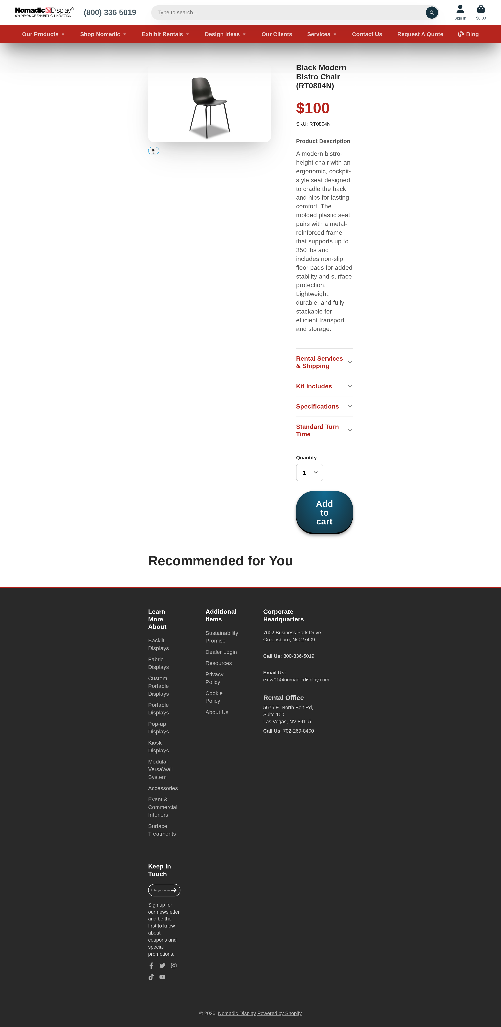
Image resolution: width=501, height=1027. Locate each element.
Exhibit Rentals (162, 34)
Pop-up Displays (158, 728)
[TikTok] (151, 977)
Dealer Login (221, 652)
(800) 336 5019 (110, 12)
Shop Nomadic (100, 34)
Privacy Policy (214, 678)
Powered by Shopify (279, 1013)
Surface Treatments (162, 830)
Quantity (306, 457)
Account (460, 12)
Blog (472, 34)
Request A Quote (420, 34)
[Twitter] (162, 965)
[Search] (432, 12)
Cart (481, 12)
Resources (218, 663)
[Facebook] (151, 965)
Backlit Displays (158, 644)
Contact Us (367, 34)
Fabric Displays (158, 663)
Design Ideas (222, 34)
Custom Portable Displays (158, 686)
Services (318, 34)
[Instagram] (174, 965)
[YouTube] (162, 977)
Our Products (40, 34)
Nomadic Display (237, 1013)
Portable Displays (158, 709)
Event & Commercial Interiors (162, 807)
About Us (216, 712)
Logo (44, 12)
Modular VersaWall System (160, 769)
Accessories (163, 788)
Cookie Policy (214, 697)
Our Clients (276, 34)
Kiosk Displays (158, 746)
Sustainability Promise (221, 637)
